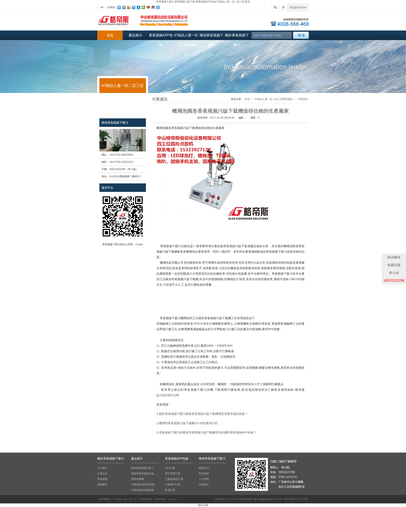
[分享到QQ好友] (153, 7)
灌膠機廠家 (104, 499)
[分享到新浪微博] (129, 7)
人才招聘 (204, 479)
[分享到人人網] (138, 7)
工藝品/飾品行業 (174, 479)
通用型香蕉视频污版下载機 (145, 473)
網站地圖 (160, 499)
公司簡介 (102, 468)
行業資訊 (303, 99)
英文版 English (297, 7)
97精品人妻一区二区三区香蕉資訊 (186, 36)
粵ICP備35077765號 (296, 499)
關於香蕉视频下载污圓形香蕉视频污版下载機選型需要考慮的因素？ (203, 414)
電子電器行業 (172, 473)
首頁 (110, 35)
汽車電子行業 (172, 484)
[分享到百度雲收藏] (148, 7)
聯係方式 (204, 468)
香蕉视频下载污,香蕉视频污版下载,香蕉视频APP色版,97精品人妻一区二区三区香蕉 (203, 1)
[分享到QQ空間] (124, 7)
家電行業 (170, 490)
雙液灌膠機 (137, 479)
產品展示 (135, 35)
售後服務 (102, 479)
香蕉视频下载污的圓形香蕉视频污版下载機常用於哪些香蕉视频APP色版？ (207, 432)
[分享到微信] (143, 7)
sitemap (172, 499)
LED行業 (170, 468)
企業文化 (102, 473)
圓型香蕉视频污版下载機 (145, 468)
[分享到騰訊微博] (134, 7)
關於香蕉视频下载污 (237, 36)
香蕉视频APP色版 (161, 36)
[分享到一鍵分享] (158, 7)
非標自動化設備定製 (142, 490)
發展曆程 (102, 484)
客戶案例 (204, 473)
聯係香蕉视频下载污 (211, 36)
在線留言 (204, 484)
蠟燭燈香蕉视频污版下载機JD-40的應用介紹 (188, 423)
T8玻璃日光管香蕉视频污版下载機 (145, 484)
